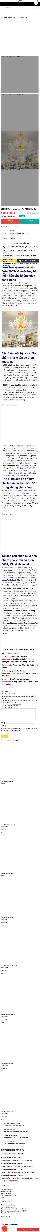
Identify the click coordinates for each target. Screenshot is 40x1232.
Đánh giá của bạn (7, 705)
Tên (2, 722)
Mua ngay (10, 221)
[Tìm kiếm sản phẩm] (37, 7)
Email (3, 725)
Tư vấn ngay (29, 221)
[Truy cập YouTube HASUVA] (1, 1220)
